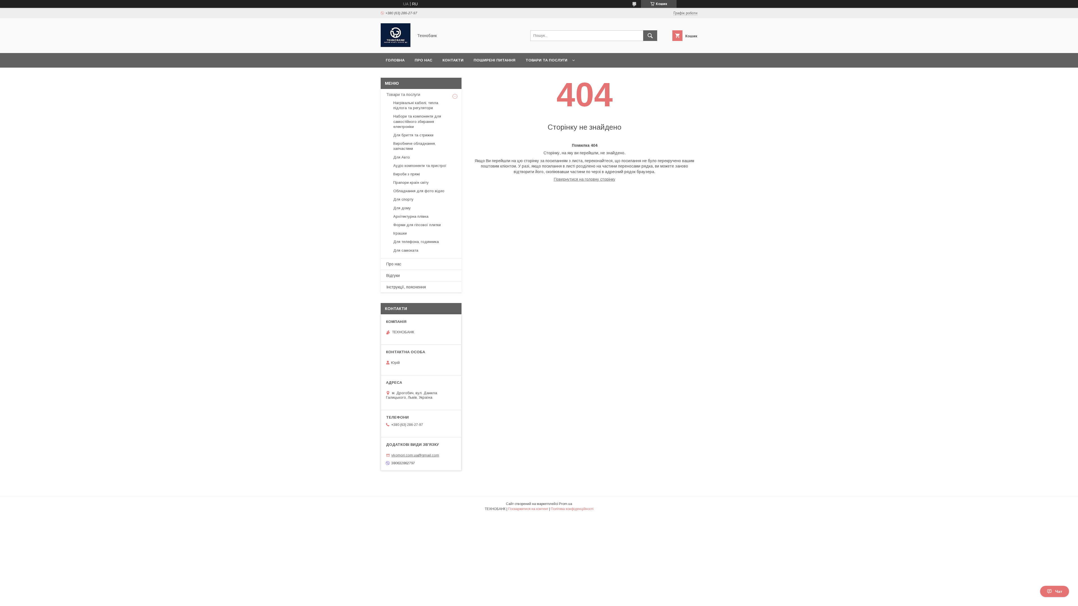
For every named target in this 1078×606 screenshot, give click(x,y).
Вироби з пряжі (406, 174)
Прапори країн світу (411, 182)
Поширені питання (494, 60)
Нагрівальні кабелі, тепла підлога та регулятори (415, 105)
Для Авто (401, 157)
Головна (395, 60)
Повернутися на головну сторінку (584, 179)
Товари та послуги (546, 60)
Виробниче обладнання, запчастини (414, 146)
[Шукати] (650, 35)
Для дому (402, 208)
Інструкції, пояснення (406, 287)
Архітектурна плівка (410, 216)
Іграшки (400, 233)
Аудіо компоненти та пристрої (419, 166)
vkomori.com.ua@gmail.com (415, 455)
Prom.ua (565, 504)
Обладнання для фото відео (418, 191)
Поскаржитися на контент (528, 509)
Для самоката (405, 250)
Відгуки (393, 275)
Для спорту (403, 199)
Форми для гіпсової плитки (417, 225)
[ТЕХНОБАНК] (395, 45)
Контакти (452, 60)
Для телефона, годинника (416, 242)
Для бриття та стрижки (413, 135)
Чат (1058, 591)
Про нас (423, 60)
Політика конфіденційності (572, 509)
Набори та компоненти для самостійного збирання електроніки (417, 121)
